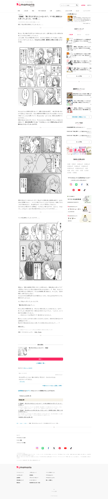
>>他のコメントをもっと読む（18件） (52, 385)
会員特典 (18, 477)
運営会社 (18, 482)
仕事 (51, 10)
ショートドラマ (86, 10)
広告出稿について (20, 480)
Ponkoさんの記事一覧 (25, 395)
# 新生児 (74, 164)
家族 (33, 10)
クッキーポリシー (33, 480)
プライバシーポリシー (34, 477)
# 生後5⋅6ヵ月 (84, 166)
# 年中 (77, 170)
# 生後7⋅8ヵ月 (70, 168)
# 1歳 (86, 168)
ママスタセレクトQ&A (21, 437)
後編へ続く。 (21, 326)
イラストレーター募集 (21, 442)
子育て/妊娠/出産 (42, 10)
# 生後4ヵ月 (77, 166)
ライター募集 (19, 440)
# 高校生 (75, 172)
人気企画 (26, 10)
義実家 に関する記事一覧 (25, 417)
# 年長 (81, 170)
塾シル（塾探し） (49, 480)
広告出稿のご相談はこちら (79, 117)
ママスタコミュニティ (50, 477)
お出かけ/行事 (68, 10)
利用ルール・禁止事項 (27, 368)
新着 (19, 10)
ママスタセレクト (49, 475)
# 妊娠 (68, 164)
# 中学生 (69, 172)
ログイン (89, 5)
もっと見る (79, 76)
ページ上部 (54, 491)
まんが (77, 10)
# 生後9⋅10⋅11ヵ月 (79, 168)
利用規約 (31, 475)
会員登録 (83, 5)
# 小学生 (86, 170)
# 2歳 (68, 170)
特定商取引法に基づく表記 (35, 482)
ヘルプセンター (20, 475)
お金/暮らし (58, 10)
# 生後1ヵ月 (80, 164)
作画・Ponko (38, 332)
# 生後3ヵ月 (70, 166)
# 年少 (72, 170)
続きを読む (22, 381)
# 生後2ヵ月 (87, 164)
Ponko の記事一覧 (87, 23)
